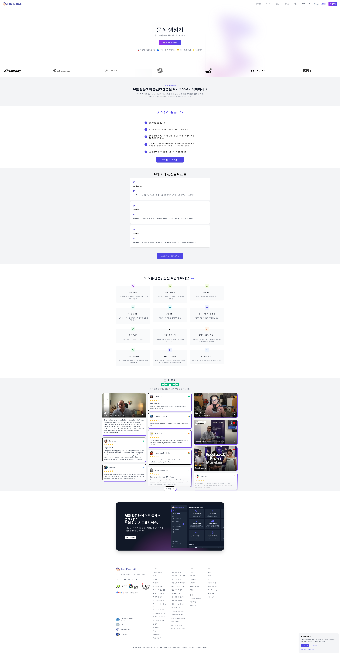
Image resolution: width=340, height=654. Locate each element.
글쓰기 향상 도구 (207, 356)
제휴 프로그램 (212, 586)
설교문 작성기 (175, 607)
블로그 (210, 576)
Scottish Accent (176, 625)
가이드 (210, 579)
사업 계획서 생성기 (177, 600)
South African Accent (178, 629)
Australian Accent (177, 614)
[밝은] (317, 4)
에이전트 (156, 583)
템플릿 (155, 624)
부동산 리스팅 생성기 (178, 611)
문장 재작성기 (170, 292)
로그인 (323, 4)
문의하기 (193, 583)
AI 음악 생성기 (157, 597)
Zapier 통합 (193, 579)
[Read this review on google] (189, 416)
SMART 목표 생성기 (177, 586)
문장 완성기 (207, 292)
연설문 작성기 (175, 593)
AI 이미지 (156, 576)
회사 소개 (211, 597)
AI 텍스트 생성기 (170, 356)
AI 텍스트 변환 (157, 586)
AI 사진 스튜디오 (158, 610)
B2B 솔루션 (156, 634)
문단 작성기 (133, 335)
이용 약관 (193, 602)
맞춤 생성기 (170, 314)
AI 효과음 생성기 (158, 600)
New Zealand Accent (178, 618)
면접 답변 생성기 (176, 579)
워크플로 (156, 627)
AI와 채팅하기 (157, 572)
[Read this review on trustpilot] (189, 396)
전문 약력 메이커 (176, 590)
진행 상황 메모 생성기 (178, 583)
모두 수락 (305, 645)
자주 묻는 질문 (194, 586)
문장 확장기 (133, 292)
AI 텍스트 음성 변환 (159, 590)
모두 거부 (314, 645)
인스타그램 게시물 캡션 (207, 314)
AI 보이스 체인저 (158, 593)
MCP (303, 4)
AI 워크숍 (211, 593)
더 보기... (169, 489)
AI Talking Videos (158, 620)
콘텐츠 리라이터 (133, 356)
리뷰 (209, 572)
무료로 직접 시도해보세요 (170, 256)
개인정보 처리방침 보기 (307, 649)
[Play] (143, 414)
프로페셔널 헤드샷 (159, 613)
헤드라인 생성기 (170, 335)
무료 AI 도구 (157, 638)
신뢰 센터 (193, 605)
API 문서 (192, 576)
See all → (193, 279)
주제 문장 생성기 (133, 314)
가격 (309, 4)
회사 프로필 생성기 (177, 597)
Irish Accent (175, 622)
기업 (191, 590)
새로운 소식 (212, 583)
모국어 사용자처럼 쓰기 (207, 335)
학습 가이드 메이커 (177, 604)
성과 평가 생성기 (176, 572)
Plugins (155, 631)
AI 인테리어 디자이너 (160, 617)
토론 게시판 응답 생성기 (179, 576)
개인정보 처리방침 (196, 598)
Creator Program (213, 590)
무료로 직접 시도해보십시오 (170, 160)
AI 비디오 (156, 579)
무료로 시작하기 (130, 537)
